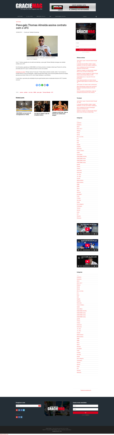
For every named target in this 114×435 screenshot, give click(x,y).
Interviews (79, 170)
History (78, 166)
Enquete (79, 146)
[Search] (96, 16)
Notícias (20, 16)
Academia (79, 124)
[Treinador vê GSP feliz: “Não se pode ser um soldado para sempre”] (60, 106)
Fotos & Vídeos (80, 150)
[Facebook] (21, 410)
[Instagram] (19, 410)
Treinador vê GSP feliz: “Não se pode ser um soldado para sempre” (60, 114)
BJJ (78, 138)
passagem (79, 194)
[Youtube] (17, 410)
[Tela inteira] (96, 234)
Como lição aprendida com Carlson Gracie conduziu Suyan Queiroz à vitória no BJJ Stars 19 (87, 81)
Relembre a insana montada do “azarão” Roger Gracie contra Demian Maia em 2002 (87, 74)
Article (78, 132)
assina (21, 92)
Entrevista (79, 148)
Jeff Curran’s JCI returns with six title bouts (87, 84)
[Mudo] (94, 234)
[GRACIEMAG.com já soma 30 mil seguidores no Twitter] (24, 106)
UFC (52, 92)
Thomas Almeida (46, 92)
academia (79, 122)
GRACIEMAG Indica (81, 158)
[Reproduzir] (78, 234)
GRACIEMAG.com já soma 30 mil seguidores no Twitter (23, 113)
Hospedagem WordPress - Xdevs (57, 431)
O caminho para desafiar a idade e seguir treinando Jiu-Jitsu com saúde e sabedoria (87, 64)
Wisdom (79, 216)
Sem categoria (80, 204)
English (78, 144)
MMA (34, 92)
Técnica (78, 208)
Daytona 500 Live (4, 434)
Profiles (78, 198)
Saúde (78, 202)
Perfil (78, 196)
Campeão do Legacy (20, 72)
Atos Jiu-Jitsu (80, 136)
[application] (87, 229)
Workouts (79, 218)
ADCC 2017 (79, 128)
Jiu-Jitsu (30, 92)
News (78, 188)
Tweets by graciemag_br (85, 390)
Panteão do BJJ (41, 16)
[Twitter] (24, 410)
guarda (78, 164)
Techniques (79, 206)
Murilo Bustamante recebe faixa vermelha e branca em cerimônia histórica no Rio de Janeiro (87, 88)
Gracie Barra (79, 154)
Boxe (78, 140)
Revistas (79, 200)
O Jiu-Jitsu (30, 16)
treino (78, 212)
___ (78, 120)
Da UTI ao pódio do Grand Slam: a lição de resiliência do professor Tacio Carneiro (86, 91)
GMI (50, 16)
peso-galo (39, 92)
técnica (78, 210)
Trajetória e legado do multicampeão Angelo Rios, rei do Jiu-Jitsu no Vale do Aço (87, 71)
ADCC (78, 126)
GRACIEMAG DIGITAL (60, 16)
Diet (78, 142)
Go (39, 405)
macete (78, 178)
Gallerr (78, 152)
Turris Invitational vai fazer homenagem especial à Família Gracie (86, 68)
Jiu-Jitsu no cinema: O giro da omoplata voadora (41, 114)
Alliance (78, 130)
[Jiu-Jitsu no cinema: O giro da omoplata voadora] (42, 106)
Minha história (80, 180)
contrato (26, 92)
